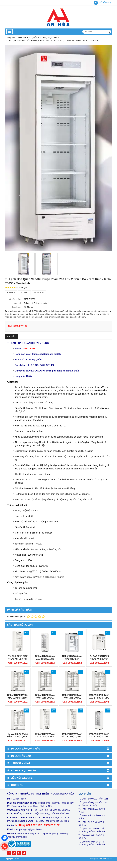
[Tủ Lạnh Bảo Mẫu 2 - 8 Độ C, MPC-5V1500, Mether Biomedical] (18, 681)
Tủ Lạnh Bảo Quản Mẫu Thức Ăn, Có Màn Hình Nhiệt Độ (45, 659)
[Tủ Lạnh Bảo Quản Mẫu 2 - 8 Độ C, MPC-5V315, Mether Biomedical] (72, 720)
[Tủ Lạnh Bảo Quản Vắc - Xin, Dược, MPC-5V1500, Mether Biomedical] (45, 681)
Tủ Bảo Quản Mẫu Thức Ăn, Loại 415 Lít (18, 659)
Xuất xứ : (18, 303)
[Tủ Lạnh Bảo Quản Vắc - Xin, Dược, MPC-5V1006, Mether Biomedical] (72, 681)
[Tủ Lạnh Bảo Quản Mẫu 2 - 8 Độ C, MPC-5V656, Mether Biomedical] (18, 720)
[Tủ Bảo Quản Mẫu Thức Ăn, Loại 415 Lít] (18, 642)
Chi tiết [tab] (11, 336)
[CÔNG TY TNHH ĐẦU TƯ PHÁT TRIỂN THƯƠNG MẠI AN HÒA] (58, 28)
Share (11, 293)
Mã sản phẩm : (15, 299)
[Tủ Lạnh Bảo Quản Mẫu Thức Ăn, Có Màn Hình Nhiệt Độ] (45, 642)
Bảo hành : (17, 307)
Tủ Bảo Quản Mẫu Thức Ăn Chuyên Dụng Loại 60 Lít (99, 659)
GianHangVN (106, 859)
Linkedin (40, 293)
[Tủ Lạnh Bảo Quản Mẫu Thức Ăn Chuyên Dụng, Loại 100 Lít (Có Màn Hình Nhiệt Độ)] (72, 642)
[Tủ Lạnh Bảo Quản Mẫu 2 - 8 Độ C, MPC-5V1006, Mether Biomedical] (99, 681)
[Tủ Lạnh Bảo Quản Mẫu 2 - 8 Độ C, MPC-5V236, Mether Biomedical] (99, 720)
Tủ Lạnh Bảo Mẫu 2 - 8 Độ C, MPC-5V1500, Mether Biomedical (18, 698)
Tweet (25, 293)
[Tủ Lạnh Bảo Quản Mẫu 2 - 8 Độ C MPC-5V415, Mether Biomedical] (45, 720)
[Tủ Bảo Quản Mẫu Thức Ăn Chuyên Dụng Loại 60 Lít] (99, 642)
